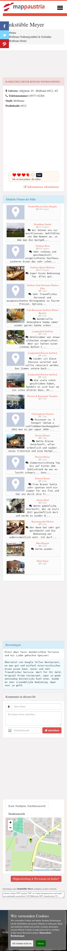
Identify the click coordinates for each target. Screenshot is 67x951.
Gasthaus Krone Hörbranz (42, 267)
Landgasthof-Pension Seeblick (42, 352)
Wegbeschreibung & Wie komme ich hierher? (36, 878)
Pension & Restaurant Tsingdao (42, 396)
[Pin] (4, 43)
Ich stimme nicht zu (22, 943)
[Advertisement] (33, 64)
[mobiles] (60, 7)
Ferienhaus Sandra (42, 224)
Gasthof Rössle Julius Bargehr (42, 206)
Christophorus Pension (43, 413)
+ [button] (10, 822)
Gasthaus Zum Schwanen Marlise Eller (43, 287)
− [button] (10, 828)
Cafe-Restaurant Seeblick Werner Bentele (42, 311)
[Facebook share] (4, 25)
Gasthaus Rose (43, 245)
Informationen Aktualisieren (43, 187)
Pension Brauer (42, 435)
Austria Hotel (42, 500)
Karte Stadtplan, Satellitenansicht (27, 806)
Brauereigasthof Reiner (42, 521)
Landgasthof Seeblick (42, 331)
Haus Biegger (42, 543)
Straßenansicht (16, 814)
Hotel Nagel (42, 560)
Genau (41, 943)
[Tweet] (4, 34)
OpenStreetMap (43, 869)
